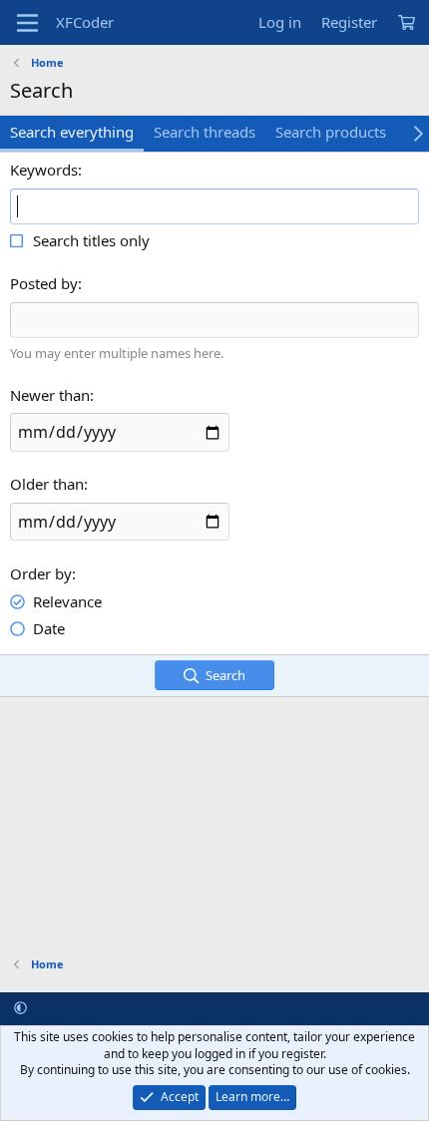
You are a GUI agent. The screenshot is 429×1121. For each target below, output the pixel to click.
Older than (47, 484)
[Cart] (406, 22)
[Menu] (27, 23)
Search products (330, 132)
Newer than (50, 395)
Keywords (44, 170)
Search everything (72, 132)
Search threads (204, 132)
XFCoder (85, 22)
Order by (41, 573)
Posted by (44, 283)
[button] (20, 1007)
